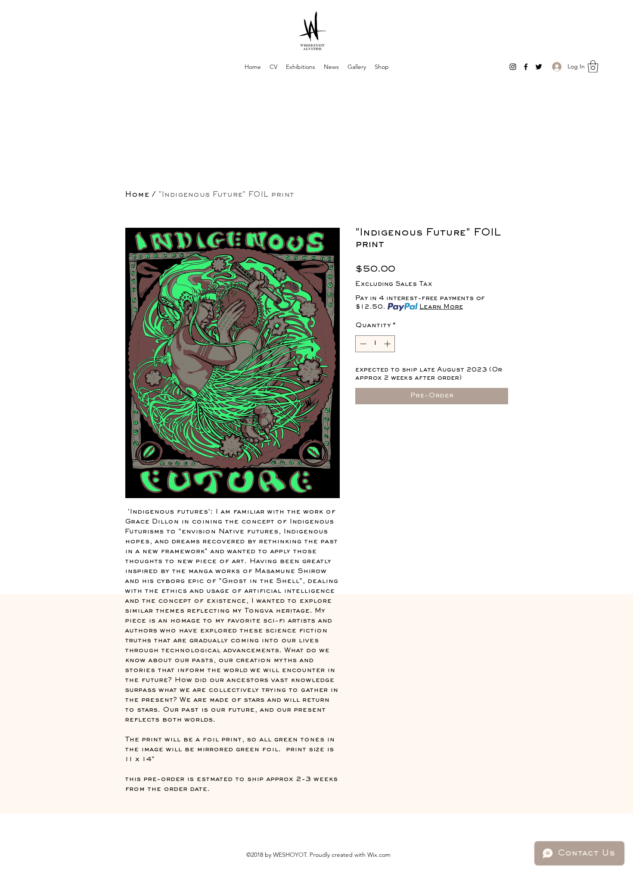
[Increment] (388, 344)
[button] (593, 66)
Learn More (441, 307)
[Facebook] (525, 66)
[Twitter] (538, 66)
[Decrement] (362, 344)
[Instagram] (513, 66)
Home (137, 195)
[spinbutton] (375, 344)
